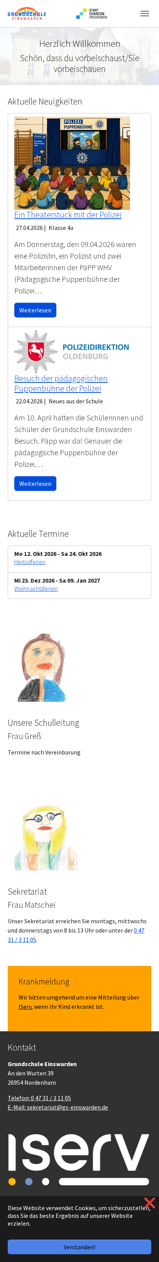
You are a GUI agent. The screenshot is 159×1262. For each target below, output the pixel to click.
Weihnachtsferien (36, 588)
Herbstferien (30, 562)
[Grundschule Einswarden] (27, 13)
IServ (25, 1006)
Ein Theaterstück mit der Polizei (68, 214)
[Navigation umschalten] (144, 13)
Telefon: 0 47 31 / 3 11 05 (39, 1098)
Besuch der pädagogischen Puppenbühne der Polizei (61, 383)
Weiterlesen (35, 310)
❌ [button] (150, 1203)
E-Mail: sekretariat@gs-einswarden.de (58, 1107)
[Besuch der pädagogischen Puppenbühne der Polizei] (72, 351)
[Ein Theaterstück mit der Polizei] (72, 162)
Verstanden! (79, 1247)
